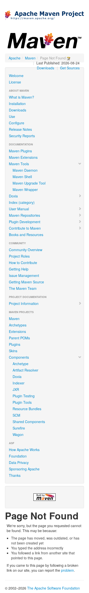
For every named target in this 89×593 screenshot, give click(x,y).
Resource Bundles (27, 408)
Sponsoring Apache (24, 468)
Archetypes (17, 325)
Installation (17, 103)
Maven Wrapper (25, 189)
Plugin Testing (24, 395)
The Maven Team (23, 288)
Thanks (15, 475)
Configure (16, 122)
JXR (16, 389)
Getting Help (18, 269)
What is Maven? (21, 97)
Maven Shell (22, 176)
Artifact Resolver (25, 370)
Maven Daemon (25, 170)
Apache (15, 57)
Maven (30, 57)
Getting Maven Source (26, 281)
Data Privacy (19, 462)
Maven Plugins (20, 150)
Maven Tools (19, 163)
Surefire (19, 428)
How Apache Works (24, 449)
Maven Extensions (23, 157)
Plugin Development (24, 221)
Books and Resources (26, 234)
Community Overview (25, 249)
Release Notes (20, 129)
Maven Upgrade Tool (29, 183)
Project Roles (19, 256)
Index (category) (22, 202)
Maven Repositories (24, 215)
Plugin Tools (22, 402)
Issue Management (24, 275)
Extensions (17, 331)
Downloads (45, 67)
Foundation (18, 456)
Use (12, 116)
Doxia (13, 195)
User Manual (19, 208)
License (15, 82)
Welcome (16, 75)
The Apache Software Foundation (53, 588)
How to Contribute (23, 262)
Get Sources (70, 67)
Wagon (18, 434)
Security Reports (22, 135)
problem (67, 570)
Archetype (20, 363)
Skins (13, 350)
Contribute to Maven (25, 228)
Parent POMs (19, 337)
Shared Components (29, 421)
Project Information (24, 303)
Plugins (14, 344)
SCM (16, 415)
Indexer (18, 382)
